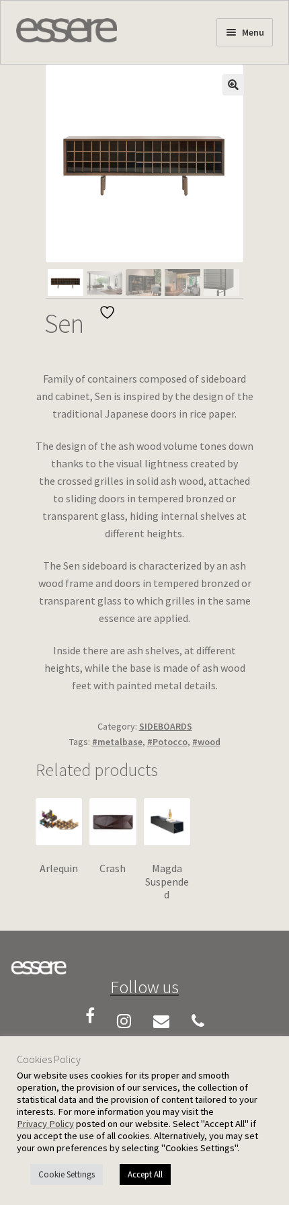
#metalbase (117, 742)
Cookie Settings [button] (66, 1174)
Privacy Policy (45, 1124)
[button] (233, 84)
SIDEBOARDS (165, 726)
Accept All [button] (145, 1174)
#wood (206, 742)
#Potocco (167, 742)
